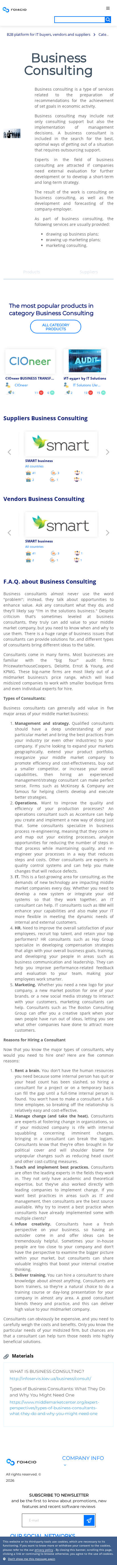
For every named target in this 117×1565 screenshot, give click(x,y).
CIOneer (21, 385)
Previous (9, 454)
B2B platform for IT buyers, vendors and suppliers (48, 34)
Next (108, 454)
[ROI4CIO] (14, 10)
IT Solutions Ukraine (87, 385)
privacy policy (44, 1550)
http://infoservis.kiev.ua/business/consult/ (50, 1378)
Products (31, 271)
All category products (55, 326)
